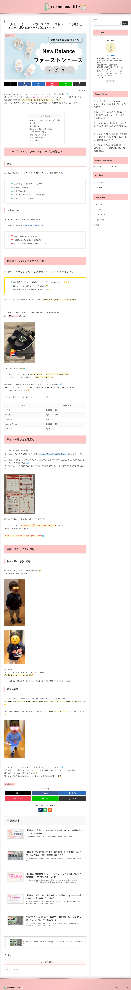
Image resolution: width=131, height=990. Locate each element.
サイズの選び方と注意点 (38, 132)
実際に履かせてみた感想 (38, 135)
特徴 (33, 123)
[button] (79, 84)
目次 (42, 116)
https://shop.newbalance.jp (33, 225)
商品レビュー (10, 784)
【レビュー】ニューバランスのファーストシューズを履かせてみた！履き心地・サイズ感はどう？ (110, 104)
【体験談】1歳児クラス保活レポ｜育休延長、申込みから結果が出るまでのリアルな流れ (110, 126)
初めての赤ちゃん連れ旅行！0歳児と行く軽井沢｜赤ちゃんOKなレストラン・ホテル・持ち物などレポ (110, 115)
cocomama (110, 55)
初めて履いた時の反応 (39, 138)
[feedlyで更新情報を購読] (45, 810)
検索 (95, 20)
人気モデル (35, 126)
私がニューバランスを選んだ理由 (41, 129)
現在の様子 (35, 141)
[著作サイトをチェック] (40, 810)
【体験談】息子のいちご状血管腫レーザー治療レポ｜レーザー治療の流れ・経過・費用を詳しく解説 (110, 148)
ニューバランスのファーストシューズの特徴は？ (46, 120)
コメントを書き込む (45, 962)
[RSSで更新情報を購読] (50, 810)
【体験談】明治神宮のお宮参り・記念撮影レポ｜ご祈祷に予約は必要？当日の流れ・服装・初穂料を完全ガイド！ (110, 137)
